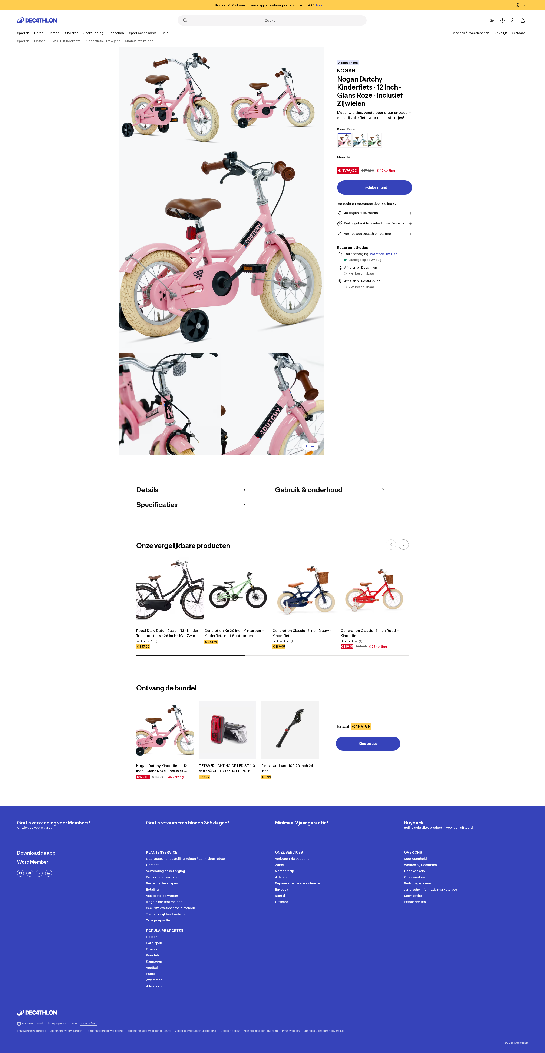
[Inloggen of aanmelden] (513, 20)
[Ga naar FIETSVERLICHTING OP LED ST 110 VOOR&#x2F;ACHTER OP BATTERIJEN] (227, 730)
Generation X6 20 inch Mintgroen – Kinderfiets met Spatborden (234, 633)
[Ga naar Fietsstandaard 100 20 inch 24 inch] (290, 730)
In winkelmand (374, 187)
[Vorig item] (391, 544)
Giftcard (518, 33)
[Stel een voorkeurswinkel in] (492, 20)
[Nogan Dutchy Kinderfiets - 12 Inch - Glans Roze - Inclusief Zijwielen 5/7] (272, 404)
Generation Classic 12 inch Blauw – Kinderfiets (302, 633)
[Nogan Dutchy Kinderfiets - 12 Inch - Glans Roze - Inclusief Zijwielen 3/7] (221, 251)
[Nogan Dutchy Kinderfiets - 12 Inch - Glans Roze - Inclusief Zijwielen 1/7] (272, 98)
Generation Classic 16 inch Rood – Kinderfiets (370, 633)
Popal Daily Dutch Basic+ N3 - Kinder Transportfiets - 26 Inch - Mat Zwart (167, 633)
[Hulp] (502, 20)
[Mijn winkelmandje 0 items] (523, 20)
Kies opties (368, 743)
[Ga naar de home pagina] (37, 20)
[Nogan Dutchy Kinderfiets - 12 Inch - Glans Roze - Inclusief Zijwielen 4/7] (170, 404)
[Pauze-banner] (517, 5)
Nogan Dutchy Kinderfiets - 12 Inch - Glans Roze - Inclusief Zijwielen (162, 768)
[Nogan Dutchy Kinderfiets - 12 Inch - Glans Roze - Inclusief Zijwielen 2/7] (170, 98)
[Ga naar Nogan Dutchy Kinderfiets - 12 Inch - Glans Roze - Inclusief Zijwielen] (165, 730)
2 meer (310, 446)
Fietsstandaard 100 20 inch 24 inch (287, 768)
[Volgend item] (404, 544)
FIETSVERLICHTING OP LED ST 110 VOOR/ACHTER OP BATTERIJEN (227, 768)
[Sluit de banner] (524, 5)
